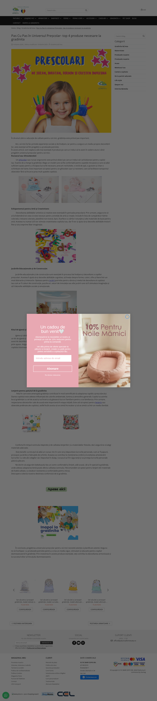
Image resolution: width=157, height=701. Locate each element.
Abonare (53, 368)
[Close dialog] (127, 317)
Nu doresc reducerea (52, 375)
